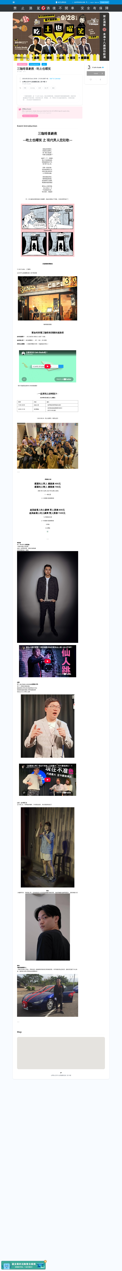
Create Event (104, 2)
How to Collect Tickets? (30, 116)
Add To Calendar (55, 79)
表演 (39, 88)
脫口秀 (46, 88)
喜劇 (53, 88)
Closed (96, 73)
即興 (25, 88)
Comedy (32, 88)
